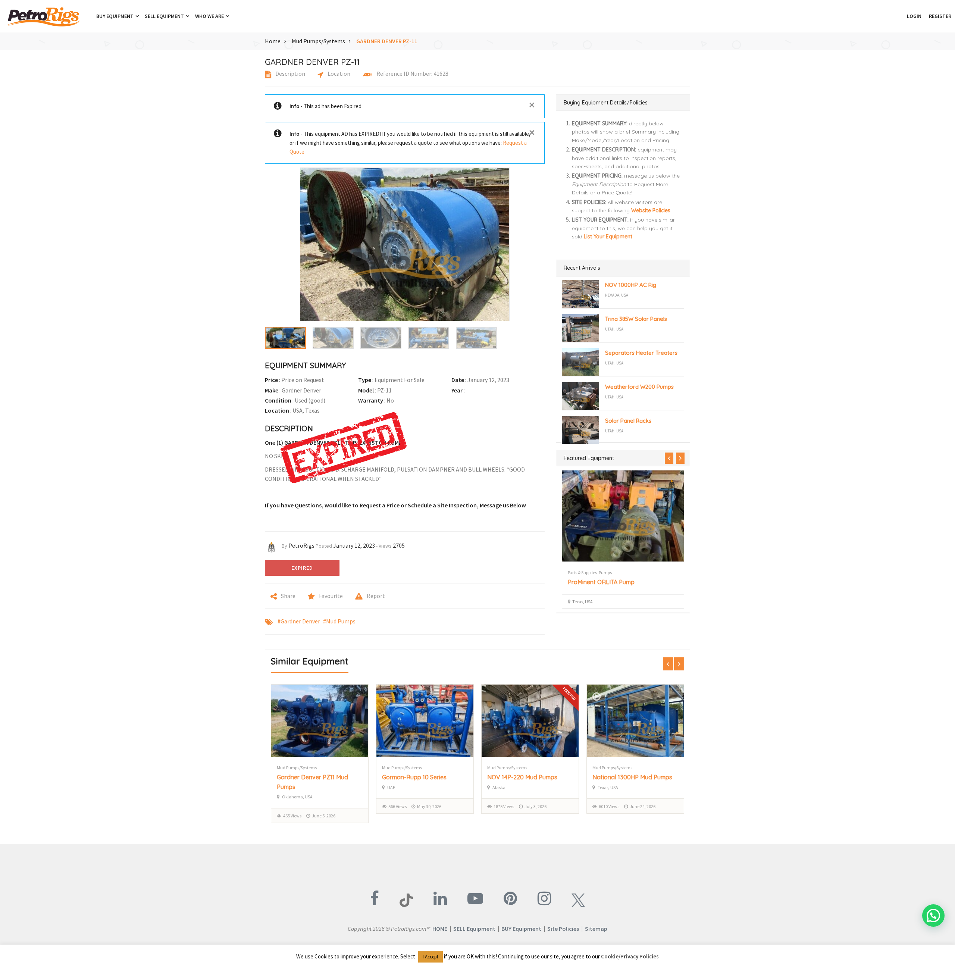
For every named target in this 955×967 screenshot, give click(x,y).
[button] (899, 16)
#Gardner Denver (299, 621)
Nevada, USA (616, 295)
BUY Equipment (521, 928)
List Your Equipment (608, 236)
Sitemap (596, 928)
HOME (439, 928)
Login (914, 16)
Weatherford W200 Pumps (639, 386)
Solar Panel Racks (628, 420)
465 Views (292, 816)
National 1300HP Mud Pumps (632, 777)
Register (940, 16)
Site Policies (563, 928)
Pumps (605, 572)
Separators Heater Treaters (641, 352)
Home (273, 41)
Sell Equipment (165, 16)
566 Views (397, 806)
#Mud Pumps (339, 621)
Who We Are (210, 16)
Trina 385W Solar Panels (636, 318)
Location (338, 73)
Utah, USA (614, 329)
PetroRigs (301, 545)
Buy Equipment (115, 16)
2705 (399, 545)
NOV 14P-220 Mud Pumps (522, 777)
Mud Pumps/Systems (318, 41)
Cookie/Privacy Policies (630, 956)
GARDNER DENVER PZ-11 (386, 41)
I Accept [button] (430, 957)
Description (289, 73)
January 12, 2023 (354, 545)
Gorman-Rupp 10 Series (414, 777)
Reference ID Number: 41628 (411, 73)
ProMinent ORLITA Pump (601, 582)
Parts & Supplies (582, 572)
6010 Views (609, 806)
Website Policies (650, 210)
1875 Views (504, 806)
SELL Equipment (474, 928)
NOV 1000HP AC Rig (630, 284)
